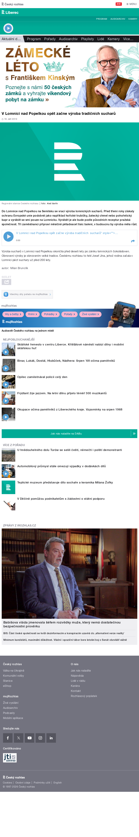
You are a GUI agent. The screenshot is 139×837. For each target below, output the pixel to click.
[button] (132, 241)
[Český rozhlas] (12, 4)
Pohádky (49, 314)
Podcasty (9, 713)
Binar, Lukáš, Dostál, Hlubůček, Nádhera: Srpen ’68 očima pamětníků (66, 360)
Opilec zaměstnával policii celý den (42, 377)
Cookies (7, 782)
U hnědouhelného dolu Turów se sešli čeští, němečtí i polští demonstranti (69, 450)
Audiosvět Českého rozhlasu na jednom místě (28, 330)
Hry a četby (12, 314)
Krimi (31, 314)
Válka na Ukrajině (13, 670)
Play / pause (8, 236)
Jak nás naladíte (81, 670)
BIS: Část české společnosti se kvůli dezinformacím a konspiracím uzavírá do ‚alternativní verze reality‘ (63, 633)
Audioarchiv (118, 19)
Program (101, 19)
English (58, 782)
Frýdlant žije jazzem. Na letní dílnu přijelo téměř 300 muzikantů (62, 393)
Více (128, 39)
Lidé (100, 39)
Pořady (50, 39)
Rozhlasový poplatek (84, 696)
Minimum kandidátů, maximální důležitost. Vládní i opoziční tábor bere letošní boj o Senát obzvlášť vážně (65, 640)
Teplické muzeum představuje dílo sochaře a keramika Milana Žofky (65, 482)
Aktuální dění (12, 39)
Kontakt (76, 691)
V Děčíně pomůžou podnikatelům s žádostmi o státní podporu (61, 498)
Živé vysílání (89, 314)
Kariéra (75, 685)
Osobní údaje (23, 782)
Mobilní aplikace (13, 718)
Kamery (132, 19)
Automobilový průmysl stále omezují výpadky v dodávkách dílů (61, 466)
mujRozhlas (9, 305)
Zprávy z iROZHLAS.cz (19, 525)
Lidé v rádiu (78, 680)
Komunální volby (13, 675)
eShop (7, 685)
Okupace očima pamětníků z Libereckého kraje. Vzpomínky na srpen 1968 (70, 409)
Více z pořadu (14, 445)
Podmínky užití (42, 782)
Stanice (8, 680)
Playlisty (87, 39)
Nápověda (77, 675)
